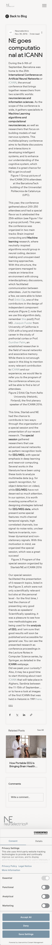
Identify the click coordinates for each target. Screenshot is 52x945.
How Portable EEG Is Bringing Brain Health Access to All (22, 764)
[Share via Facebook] (10, 714)
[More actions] (41, 32)
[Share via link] (31, 714)
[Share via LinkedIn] (24, 714)
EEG (11, 705)
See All (40, 730)
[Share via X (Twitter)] (17, 714)
